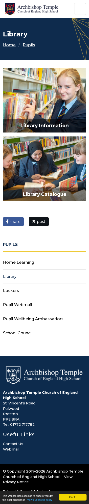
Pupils (29, 45)
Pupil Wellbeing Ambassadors (33, 319)
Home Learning (18, 262)
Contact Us (13, 444)
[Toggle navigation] (80, 9)
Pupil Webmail (17, 304)
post (40, 221)
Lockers (11, 290)
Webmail (11, 449)
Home (9, 45)
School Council (17, 333)
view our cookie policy (39, 500)
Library (10, 276)
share (15, 221)
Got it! (72, 497)
